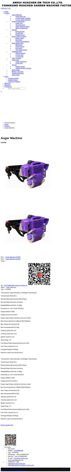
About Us (7, 83)
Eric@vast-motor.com (21, 458)
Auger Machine (9, 128)
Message (7, 85)
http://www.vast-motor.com (16, 463)
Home (6, 11)
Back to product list (7, 425)
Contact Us (8, 86)
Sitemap (3, 470)
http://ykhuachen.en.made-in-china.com (21, 465)
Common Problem (14, 81)
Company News (13, 78)
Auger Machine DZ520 (13, 257)
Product (7, 13)
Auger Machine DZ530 (13, 259)
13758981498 (18, 450)
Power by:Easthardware (17, 470)
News (6, 76)
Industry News (12, 80)
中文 (7, 470)
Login (63, 468)
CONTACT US (5, 8)
